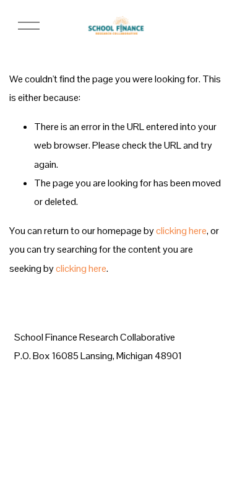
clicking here (181, 230)
